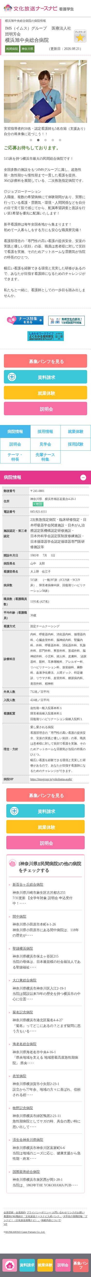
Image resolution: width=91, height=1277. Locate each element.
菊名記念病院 (23, 1012)
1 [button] (31, 140)
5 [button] (60, 140)
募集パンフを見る (46, 361)
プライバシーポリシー (39, 1212)
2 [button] (38, 140)
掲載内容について (51, 1220)
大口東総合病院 (24, 980)
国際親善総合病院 (26, 1172)
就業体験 (46, 393)
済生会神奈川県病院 (28, 1140)
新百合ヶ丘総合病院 (28, 884)
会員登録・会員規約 (14, 1212)
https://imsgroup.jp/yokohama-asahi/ (51, 779)
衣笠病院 (19, 1076)
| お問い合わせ (59, 1212)
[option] (47, 95)
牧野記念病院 (23, 1108)
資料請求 (46, 377)
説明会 (46, 409)
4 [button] (52, 140)
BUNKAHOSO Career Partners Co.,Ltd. (25, 1232)
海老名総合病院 (24, 1044)
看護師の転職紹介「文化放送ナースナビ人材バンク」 (33, 1216)
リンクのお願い (75, 1212)
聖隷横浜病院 (23, 948)
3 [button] (45, 140)
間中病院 (19, 916)
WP (5, 1224)
